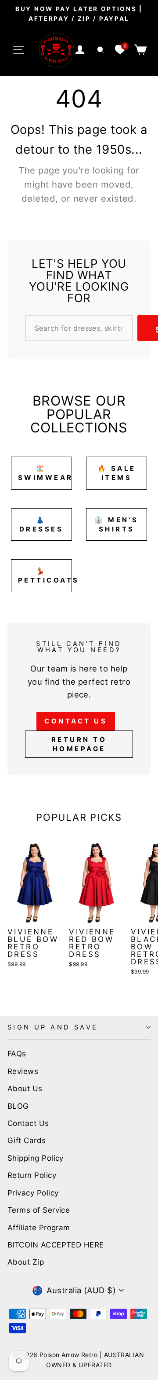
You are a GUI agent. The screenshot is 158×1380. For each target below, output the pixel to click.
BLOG (18, 1106)
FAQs (16, 1053)
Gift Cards (26, 1140)
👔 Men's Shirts (116, 524)
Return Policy (31, 1175)
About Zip (25, 1262)
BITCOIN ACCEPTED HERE (55, 1244)
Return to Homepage (79, 744)
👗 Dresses (41, 524)
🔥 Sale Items (116, 473)
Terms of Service (38, 1210)
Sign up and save (52, 1027)
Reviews (22, 1071)
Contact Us (75, 721)
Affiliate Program (38, 1227)
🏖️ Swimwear (45, 473)
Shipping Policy (35, 1158)
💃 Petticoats (45, 575)
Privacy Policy (32, 1192)
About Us (25, 1088)
